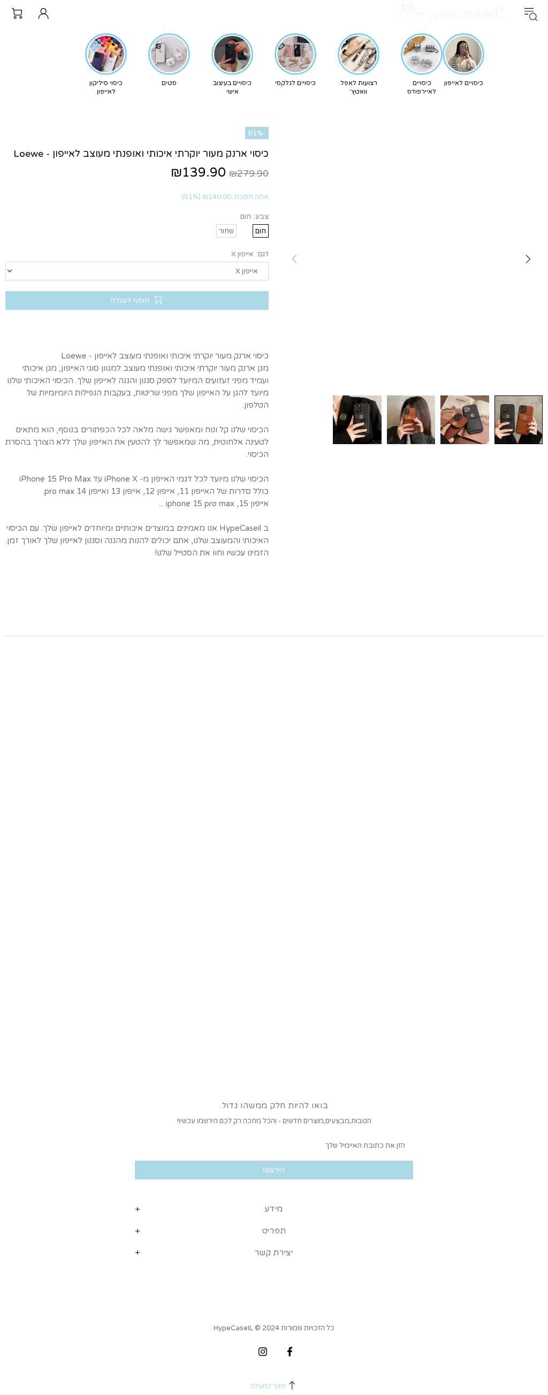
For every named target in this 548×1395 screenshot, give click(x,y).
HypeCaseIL (455, 13)
